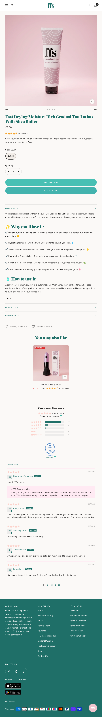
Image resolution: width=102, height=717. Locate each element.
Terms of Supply (77, 625)
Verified (49, 457)
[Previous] (6, 109)
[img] (13, 472)
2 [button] (47, 585)
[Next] (95, 109)
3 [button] (52, 585)
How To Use (11, 307)
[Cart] (95, 5)
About (40, 610)
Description (12, 208)
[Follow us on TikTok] (23, 671)
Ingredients (12, 315)
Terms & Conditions (78, 620)
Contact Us (43, 656)
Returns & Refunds (78, 615)
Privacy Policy (76, 630)
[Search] (12, 5)
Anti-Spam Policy (78, 636)
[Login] (89, 5)
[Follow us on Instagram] (16, 671)
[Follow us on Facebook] (9, 671)
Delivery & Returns (18, 326)
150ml (11, 156)
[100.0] (50, 448)
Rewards (42, 630)
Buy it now (51, 191)
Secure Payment (44, 326)
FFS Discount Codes (47, 636)
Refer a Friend (44, 625)
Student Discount (45, 641)
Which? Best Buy (45, 615)
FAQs (40, 620)
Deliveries (74, 610)
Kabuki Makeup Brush (51, 384)
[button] (11, 133)
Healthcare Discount (47, 646)
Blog (40, 651)
